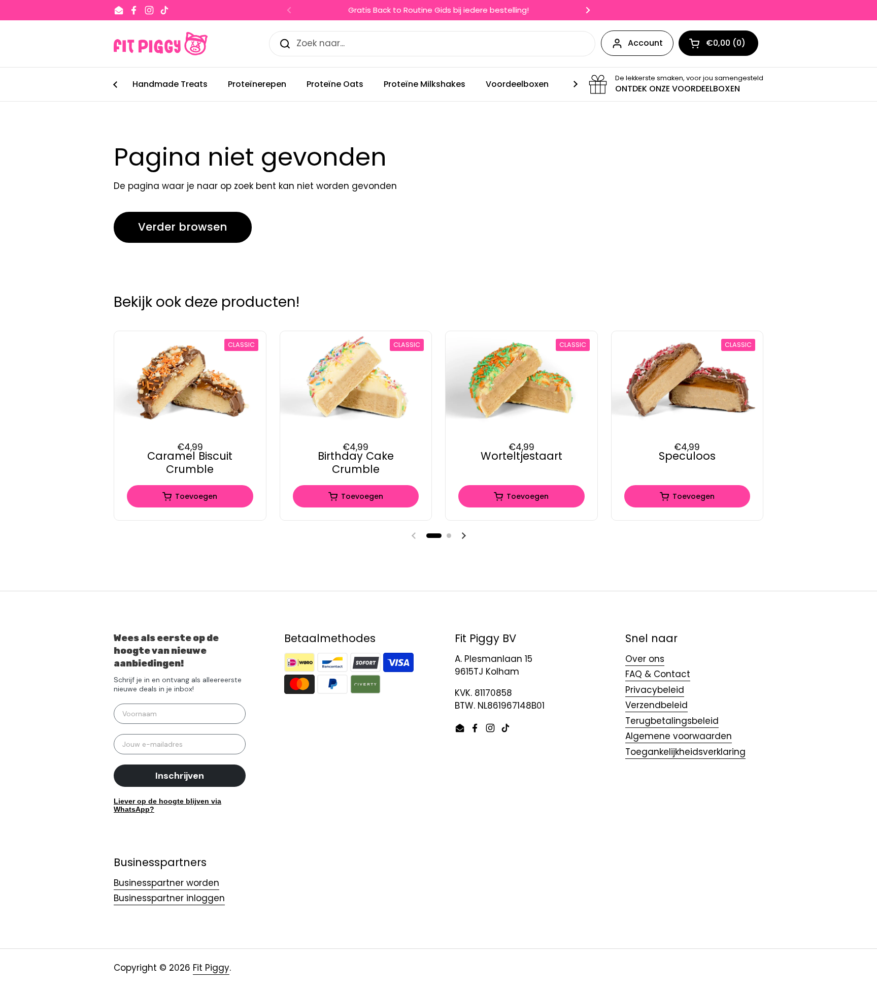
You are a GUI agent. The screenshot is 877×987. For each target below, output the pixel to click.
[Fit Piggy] (161, 43)
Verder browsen (182, 226)
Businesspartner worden (166, 883)
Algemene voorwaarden (678, 736)
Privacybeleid (654, 690)
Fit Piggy (211, 968)
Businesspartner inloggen (169, 898)
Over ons (644, 659)
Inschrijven (179, 776)
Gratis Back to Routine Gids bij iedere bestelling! (438, 10)
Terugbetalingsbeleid (672, 721)
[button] (434, 535)
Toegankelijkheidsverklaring (685, 752)
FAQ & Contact (657, 674)
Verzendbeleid (656, 705)
